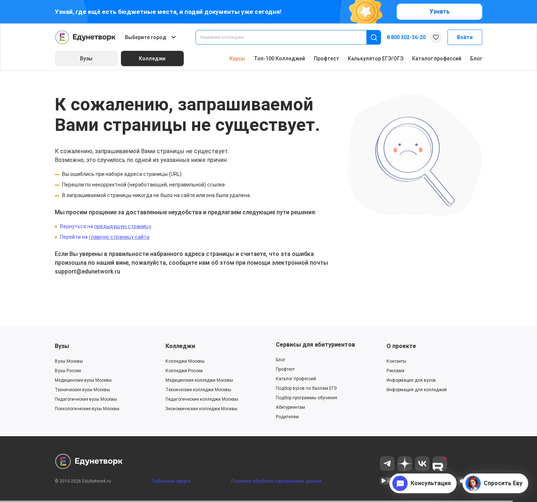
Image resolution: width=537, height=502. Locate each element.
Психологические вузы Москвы (87, 408)
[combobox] (286, 37)
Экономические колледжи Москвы (201, 408)
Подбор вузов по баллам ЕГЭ (306, 388)
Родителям (287, 416)
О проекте (401, 346)
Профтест (326, 58)
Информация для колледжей (416, 389)
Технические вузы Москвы (82, 389)
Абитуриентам (290, 407)
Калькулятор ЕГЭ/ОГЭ (375, 58)
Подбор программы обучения (306, 397)
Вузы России (68, 370)
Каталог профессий (436, 58)
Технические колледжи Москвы (198, 389)
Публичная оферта (171, 481)
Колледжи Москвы (185, 361)
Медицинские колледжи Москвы (199, 380)
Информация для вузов (411, 380)
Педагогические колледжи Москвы (201, 399)
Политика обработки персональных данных (276, 481)
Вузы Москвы (69, 361)
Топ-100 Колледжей (279, 58)
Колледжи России (184, 370)
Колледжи (180, 346)
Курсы (237, 58)
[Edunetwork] (85, 37)
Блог (476, 58)
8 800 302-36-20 (406, 37)
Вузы (62, 346)
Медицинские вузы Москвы (83, 380)
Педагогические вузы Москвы (86, 399)
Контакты (396, 361)
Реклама (395, 370)
